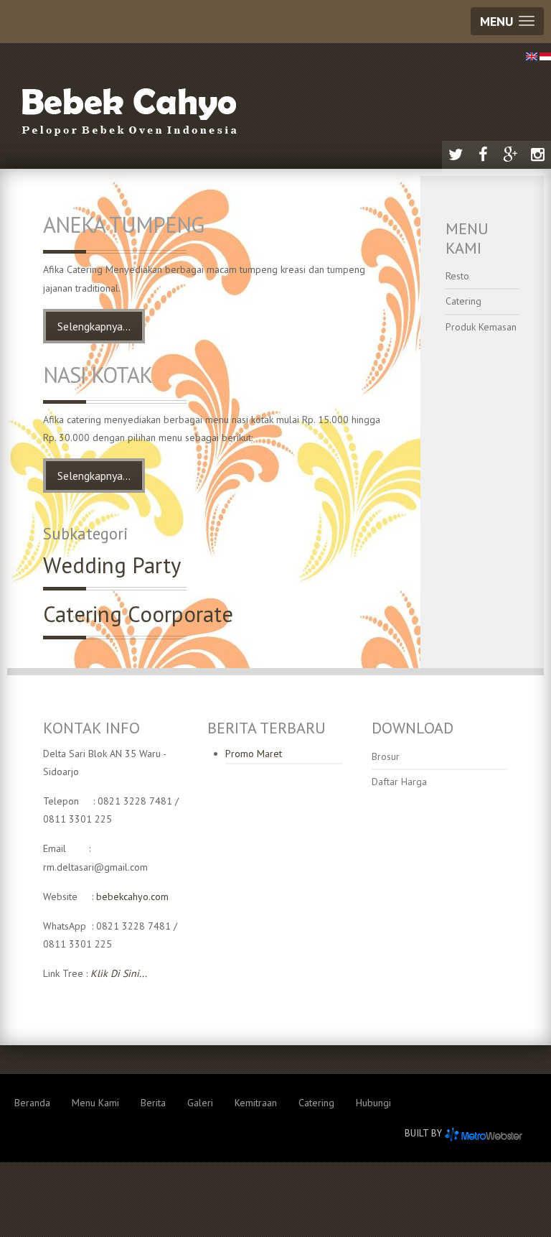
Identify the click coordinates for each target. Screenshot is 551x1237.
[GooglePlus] (510, 154)
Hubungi (373, 1102)
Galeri (200, 1102)
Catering (463, 301)
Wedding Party (112, 565)
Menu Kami (95, 1102)
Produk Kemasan (481, 326)
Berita (153, 1102)
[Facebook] (482, 154)
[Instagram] (537, 154)
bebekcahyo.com (132, 896)
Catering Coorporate (138, 614)
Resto (457, 275)
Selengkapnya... (94, 326)
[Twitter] (455, 154)
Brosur (386, 756)
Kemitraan (256, 1102)
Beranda (32, 1102)
